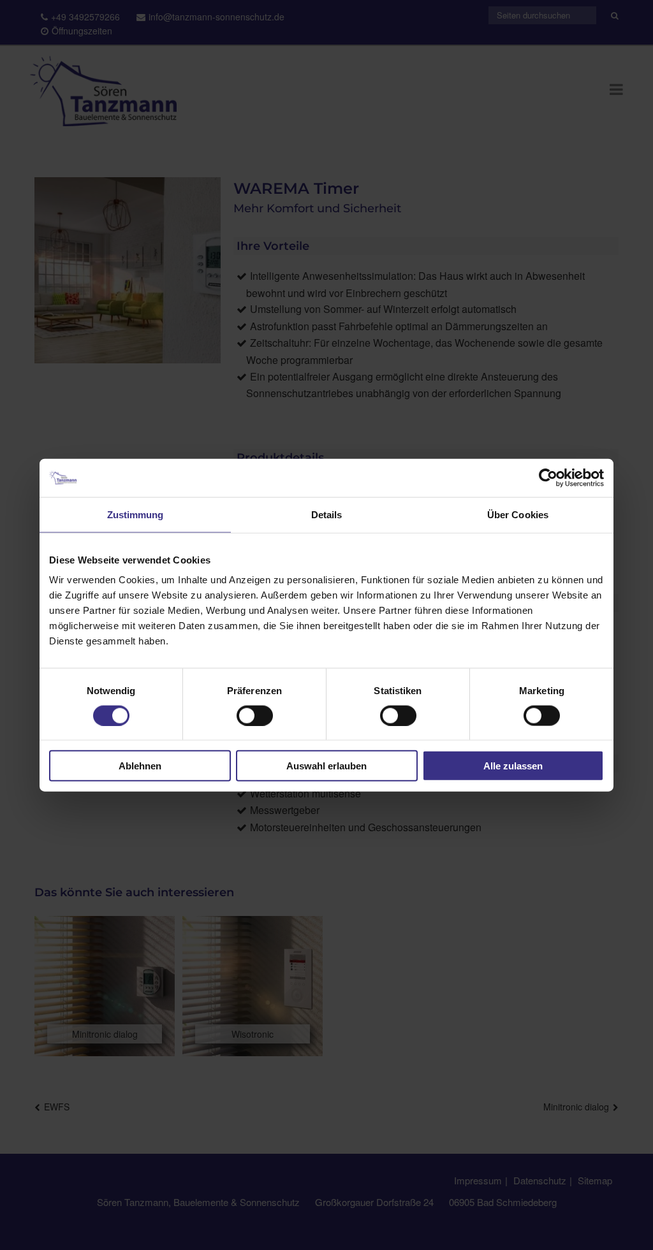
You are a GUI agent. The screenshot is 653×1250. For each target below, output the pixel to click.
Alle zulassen (513, 765)
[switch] (255, 715)
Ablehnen (140, 765)
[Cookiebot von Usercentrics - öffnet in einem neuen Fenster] (548, 477)
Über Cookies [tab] (517, 514)
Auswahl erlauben (326, 765)
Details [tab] (326, 514)
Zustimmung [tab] (135, 514)
